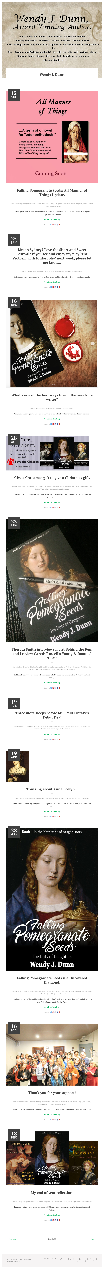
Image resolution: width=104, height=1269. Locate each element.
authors (22, 726)
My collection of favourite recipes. (70, 52)
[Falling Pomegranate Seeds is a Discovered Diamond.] (52, 899)
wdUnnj (46, 206)
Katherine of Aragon (67, 991)
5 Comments (79, 271)
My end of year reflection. (52, 1192)
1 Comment (62, 994)
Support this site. (46, 56)
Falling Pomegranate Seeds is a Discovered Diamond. (52, 980)
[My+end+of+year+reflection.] (51, 1220)
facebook (44, 4)
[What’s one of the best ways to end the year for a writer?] (52, 343)
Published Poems (81, 40)
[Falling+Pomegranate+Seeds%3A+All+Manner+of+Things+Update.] (51, 225)
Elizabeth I (43, 667)
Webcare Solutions (13, 1261)
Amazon (63, 4)
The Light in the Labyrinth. (80, 487)
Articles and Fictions (74, 36)
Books (42, 36)
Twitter (41, 4)
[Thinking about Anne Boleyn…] (17, 766)
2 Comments (57, 206)
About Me (32, 36)
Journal (60, 1202)
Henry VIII (54, 1202)
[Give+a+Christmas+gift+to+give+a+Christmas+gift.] (51, 508)
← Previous (12, 1239)
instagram (57, 4)
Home (22, 36)
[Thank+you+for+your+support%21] (51, 1120)
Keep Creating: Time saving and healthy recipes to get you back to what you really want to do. (53, 46)
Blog (10, 52)
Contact (94, 52)
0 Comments (70, 408)
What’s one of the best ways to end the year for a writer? (52, 397)
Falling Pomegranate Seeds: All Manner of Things (33, 204)
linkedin (47, 4)
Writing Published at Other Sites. (32, 40)
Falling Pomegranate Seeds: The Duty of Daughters (66, 204)
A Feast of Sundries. (53, 60)
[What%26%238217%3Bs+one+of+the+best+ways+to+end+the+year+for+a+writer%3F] (51, 424)
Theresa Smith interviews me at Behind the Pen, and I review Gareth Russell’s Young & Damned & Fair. (52, 653)
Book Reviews (55, 36)
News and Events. (26, 56)
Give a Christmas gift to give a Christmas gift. (52, 477)
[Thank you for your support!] (52, 1055)
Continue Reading (52, 219)
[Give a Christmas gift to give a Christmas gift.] (47, 453)
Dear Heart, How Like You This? (28, 487)
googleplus (50, 4)
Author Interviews (61, 40)
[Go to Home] (52, 30)
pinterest (54, 4)
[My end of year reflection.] (52, 1158)
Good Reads (60, 4)
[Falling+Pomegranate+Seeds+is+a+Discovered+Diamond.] (51, 1012)
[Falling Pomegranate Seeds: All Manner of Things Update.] (52, 137)
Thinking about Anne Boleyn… (52, 789)
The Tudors (45, 798)
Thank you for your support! (52, 1092)
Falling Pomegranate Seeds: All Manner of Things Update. (52, 192)
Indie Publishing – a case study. (73, 56)
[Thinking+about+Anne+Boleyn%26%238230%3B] (51, 817)
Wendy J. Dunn (87, 204)
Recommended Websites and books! (33, 52)
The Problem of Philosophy (35, 271)
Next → (93, 1239)
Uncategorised (49, 271)
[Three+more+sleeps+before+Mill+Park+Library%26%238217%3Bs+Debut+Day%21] (51, 740)
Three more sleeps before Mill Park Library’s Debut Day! (52, 715)
